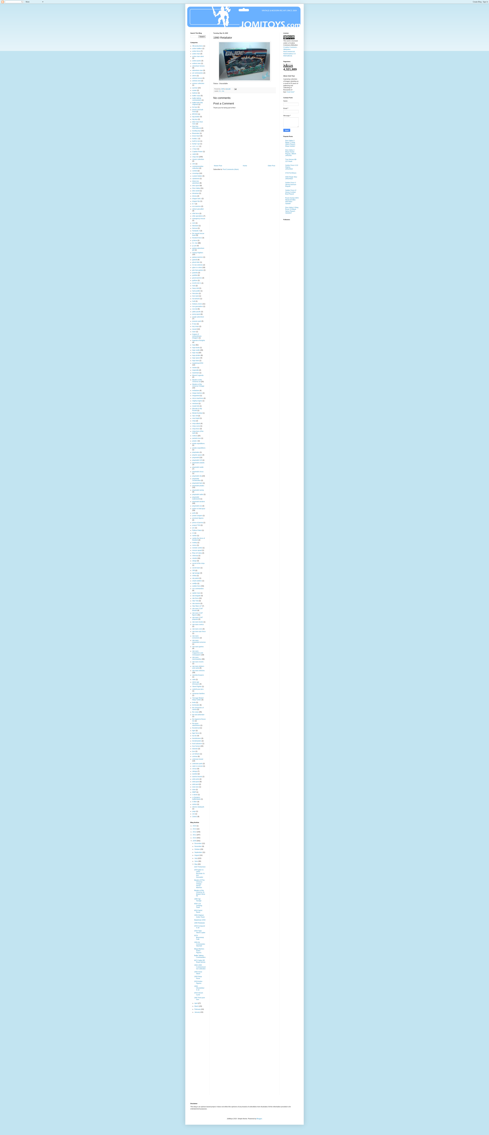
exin (193, 223)
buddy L (195, 138)
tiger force (195, 733)
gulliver (194, 280)
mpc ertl (195, 416)
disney (194, 196)
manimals (195, 373)
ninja (194, 421)
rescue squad (197, 550)
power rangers (197, 515)
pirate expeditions (198, 443)
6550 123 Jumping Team (198, 905)
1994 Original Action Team (199, 916)
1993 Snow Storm (198, 973)
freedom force (197, 238)
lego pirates (196, 355)
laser (194, 332)
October (197, 849)
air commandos (197, 73)
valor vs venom (197, 766)
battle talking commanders (196, 99)
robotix (194, 558)
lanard (194, 329)
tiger (193, 730)
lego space (196, 358)
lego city (195, 353)
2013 (195, 829)
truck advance (197, 743)
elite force (195, 213)
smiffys (194, 583)
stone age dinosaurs (195, 683)
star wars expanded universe (199, 641)
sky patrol (195, 578)
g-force (194, 240)
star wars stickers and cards (198, 667)
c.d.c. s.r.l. (195, 146)
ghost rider (196, 262)
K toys (194, 324)
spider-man (196, 593)
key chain (195, 326)
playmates (195, 452)
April (196, 1003)
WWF (194, 792)
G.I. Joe (221, 91)
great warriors (197, 278)
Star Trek (195, 601)
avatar (194, 90)
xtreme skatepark (198, 807)
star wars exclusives (196, 637)
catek (194, 154)
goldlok (194, 275)
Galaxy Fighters (197, 253)
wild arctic (195, 779)
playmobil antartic (198, 463)
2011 (195, 835)
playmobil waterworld (196, 498)
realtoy (194, 542)
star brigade (196, 596)
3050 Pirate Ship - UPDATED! (291, 178)
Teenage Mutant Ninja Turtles (197, 699)
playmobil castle (197, 467)
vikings (194, 771)
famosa (194, 228)
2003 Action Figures (198, 982)
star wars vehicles (198, 670)
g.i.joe (194, 246)
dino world (196, 191)
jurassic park (196, 321)
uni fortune (196, 754)
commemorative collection (197, 167)
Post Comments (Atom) (231, 169)
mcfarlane (195, 390)
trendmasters (196, 741)
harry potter (196, 291)
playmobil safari (197, 494)
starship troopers (198, 675)
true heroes (196, 746)
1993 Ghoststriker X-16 (199, 988)
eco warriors (196, 206)
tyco (193, 751)
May (196, 864)
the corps (195, 712)
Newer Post (218, 166)
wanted (194, 774)
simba (194, 575)
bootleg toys (196, 131)
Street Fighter (197, 686)
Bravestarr (195, 133)
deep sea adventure (195, 182)
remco (194, 545)
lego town (195, 360)
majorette (195, 370)
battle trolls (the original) (197, 103)
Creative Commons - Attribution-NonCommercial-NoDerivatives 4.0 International (290, 51)
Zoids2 (194, 816)
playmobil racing (198, 490)
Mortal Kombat (197, 413)
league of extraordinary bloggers (196, 336)
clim (193, 164)
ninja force (196, 429)
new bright (196, 418)
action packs (196, 61)
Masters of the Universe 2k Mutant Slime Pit (199, 893)
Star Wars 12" (197, 606)
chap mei (195, 157)
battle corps (196, 96)
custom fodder (197, 176)
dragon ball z (196, 198)
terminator (195, 705)
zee (193, 814)
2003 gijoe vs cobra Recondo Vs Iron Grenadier (199, 873)
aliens (194, 76)
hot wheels (196, 299)
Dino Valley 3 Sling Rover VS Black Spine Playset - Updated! (291, 210)
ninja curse (196, 426)
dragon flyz (196, 201)
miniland (195, 403)
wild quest (195, 782)
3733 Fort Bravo (290, 173)
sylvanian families (198, 693)
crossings (195, 173)
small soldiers (197, 581)
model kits (195, 406)
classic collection (198, 159)
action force (196, 51)
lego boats (196, 347)
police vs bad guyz (198, 508)
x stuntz (195, 795)
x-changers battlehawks (196, 798)
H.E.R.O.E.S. (196, 283)
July (196, 858)
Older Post (271, 166)
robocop (195, 555)
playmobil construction (196, 479)
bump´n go (196, 144)
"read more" (291, 92)
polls (194, 513)
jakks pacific (196, 312)
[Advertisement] (200, 1056)
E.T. (193, 204)
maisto (194, 367)
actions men (196, 63)
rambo (194, 535)
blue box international (196, 127)
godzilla (195, 273)
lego (193, 345)
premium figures (197, 518)
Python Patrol (197, 530)
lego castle (196, 350)
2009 (195, 841)
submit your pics (197, 689)
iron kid (194, 309)
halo (193, 286)
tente (194, 702)
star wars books (197, 622)
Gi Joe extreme (197, 265)
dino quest (196, 185)
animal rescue (197, 78)
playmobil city (197, 476)
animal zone (196, 81)
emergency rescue (198, 218)
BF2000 (195, 114)
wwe (193, 789)
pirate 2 (195, 441)
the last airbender (198, 715)
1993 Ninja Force (198, 977)
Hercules (195, 293)
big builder (196, 117)
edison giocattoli (198, 209)
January (197, 1012)
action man (196, 54)
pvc (193, 528)
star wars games (198, 647)
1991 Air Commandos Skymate (199, 944)
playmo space (197, 455)
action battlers (197, 48)
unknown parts (197, 763)
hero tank (195, 296)
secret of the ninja (198, 563)
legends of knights (198, 340)
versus (194, 769)
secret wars (196, 568)
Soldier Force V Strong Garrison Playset (290, 184)
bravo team (196, 136)
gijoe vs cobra (197, 267)
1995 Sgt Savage (197, 900)
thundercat (196, 728)
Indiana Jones (197, 304)
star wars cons (197, 629)
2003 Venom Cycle (198, 994)
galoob (194, 260)
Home (245, 166)
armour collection (198, 83)
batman (195, 93)
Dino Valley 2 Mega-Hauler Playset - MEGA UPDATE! (290, 152)
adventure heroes (198, 66)
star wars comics (198, 624)
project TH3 (196, 525)
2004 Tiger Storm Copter (199, 931)
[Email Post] (235, 89)
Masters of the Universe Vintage (198, 385)
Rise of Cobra (197, 553)
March (196, 1006)
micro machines (197, 398)
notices (194, 436)
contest (194, 171)
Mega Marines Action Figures (199, 950)
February (197, 1009)
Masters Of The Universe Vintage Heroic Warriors (199, 883)
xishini (194, 804)
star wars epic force (199, 631)
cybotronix (195, 178)
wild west (195, 784)
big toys (195, 119)
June (196, 861)
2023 (195, 826)
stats (193, 679)
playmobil (195, 457)
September (198, 852)
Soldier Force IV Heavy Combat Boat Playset (290, 192)
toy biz (194, 736)
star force (195, 598)
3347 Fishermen (200, 867)
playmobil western (198, 501)
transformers (196, 738)
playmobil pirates (198, 486)
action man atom (198, 56)
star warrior (196, 603)
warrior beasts (197, 776)
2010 (195, 838)
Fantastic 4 (196, 231)
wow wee (195, 787)
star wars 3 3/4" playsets (197, 618)
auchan (195, 88)
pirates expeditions (198, 448)
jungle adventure (198, 317)
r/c (193, 533)
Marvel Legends (197, 375)
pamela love (196, 438)
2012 (195, 832)
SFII (193, 570)
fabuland (195, 226)
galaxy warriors (197, 257)
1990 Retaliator (199, 923)
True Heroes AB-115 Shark (291, 160)
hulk (193, 301)
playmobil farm (197, 483)
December (198, 843)
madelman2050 (197, 363)
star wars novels (197, 662)
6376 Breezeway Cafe (199, 937)
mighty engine (197, 401)
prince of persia (197, 522)
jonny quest (196, 314)
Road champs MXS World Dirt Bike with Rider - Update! (292, 200)
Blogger (259, 1119)
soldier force (196, 586)
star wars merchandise (196, 658)
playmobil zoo (197, 506)
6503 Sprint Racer (198, 911)
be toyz (194, 107)
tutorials (195, 749)
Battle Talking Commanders (200, 956)
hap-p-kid (195, 288)
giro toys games (197, 270)
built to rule (196, 141)
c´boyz (194, 149)
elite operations (197, 216)
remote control (197, 548)
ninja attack (196, 423)
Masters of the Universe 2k (197, 380)
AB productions (197, 46)
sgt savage (196, 573)
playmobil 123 (197, 460)
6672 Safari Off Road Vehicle (199, 961)
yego (194, 811)
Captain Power (197, 151)
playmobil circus (197, 472)
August (197, 855)
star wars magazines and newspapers (197, 653)
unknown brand (197, 759)
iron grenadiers (197, 306)
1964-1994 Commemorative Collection (200, 967)
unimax (194, 756)
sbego (194, 561)
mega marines (197, 393)
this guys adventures (196, 724)
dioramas (195, 193)
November (198, 846)
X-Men (194, 802)
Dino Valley (196, 188)
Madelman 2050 (200, 920)
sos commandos (198, 588)
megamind (196, 396)
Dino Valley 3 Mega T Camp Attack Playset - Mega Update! (290, 143)
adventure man (197, 70)
